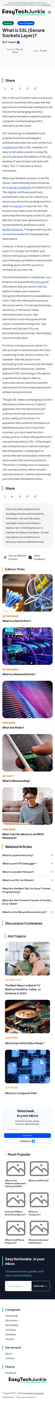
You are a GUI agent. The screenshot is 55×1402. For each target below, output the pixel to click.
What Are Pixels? (13, 727)
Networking (10, 616)
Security (8, 776)
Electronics (11, 1320)
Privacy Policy (8, 1397)
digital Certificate (19, 187)
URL (49, 156)
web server (11, 147)
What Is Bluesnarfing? (16, 780)
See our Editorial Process (17, 557)
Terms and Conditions (25, 1397)
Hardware (9, 722)
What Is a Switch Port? (16, 620)
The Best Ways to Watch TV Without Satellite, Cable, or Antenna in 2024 (23, 989)
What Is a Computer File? (21, 1093)
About (8, 1353)
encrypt (40, 281)
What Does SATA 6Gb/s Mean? (24, 1043)
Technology (13, 979)
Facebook (10, 1372)
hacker (18, 206)
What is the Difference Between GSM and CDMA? (15, 1183)
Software (11, 1087)
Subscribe (27, 1135)
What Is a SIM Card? (38, 1180)
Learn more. (46, 5)
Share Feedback (39, 557)
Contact (10, 1358)
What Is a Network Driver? (19, 674)
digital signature (12, 229)
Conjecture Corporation (33, 1393)
